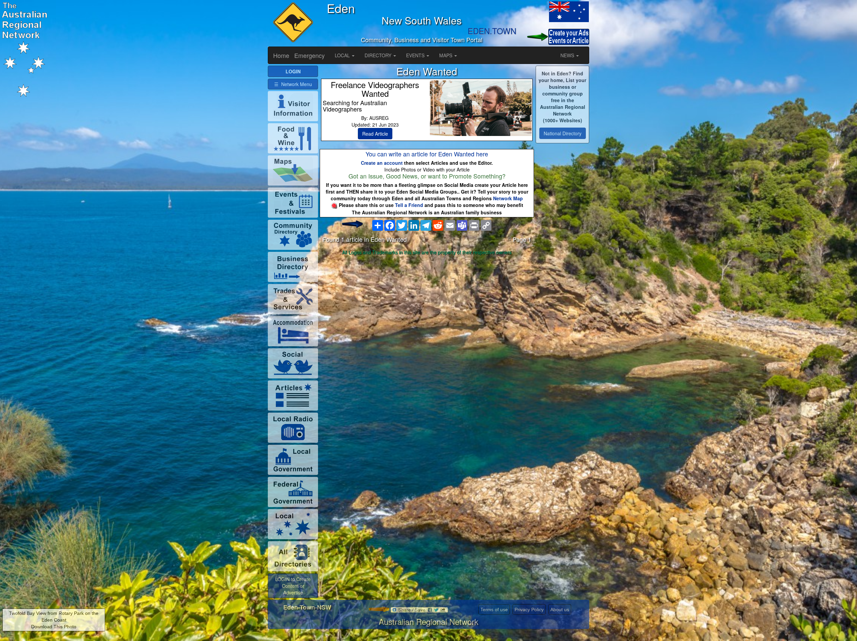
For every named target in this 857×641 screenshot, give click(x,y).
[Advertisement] (427, 310)
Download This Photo (53, 626)
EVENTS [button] (416, 55)
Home (281, 55)
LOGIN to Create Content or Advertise (293, 586)
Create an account (382, 162)
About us (559, 609)
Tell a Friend (409, 205)
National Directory (562, 133)
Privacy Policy (529, 609)
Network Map (508, 198)
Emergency (309, 55)
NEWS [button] (567, 55)
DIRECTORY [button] (379, 55)
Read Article (375, 133)
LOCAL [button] (343, 55)
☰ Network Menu (293, 84)
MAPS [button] (446, 55)
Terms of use (494, 609)
